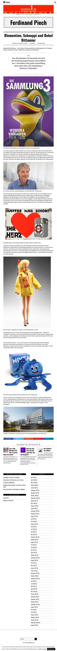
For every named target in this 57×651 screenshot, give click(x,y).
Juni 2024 (33, 521)
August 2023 (34, 524)
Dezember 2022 (34, 537)
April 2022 (33, 552)
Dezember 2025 (34, 490)
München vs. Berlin (7, 500)
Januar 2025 (33, 508)
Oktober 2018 (34, 620)
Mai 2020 (33, 586)
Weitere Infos (43, 649)
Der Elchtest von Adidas (47, 449)
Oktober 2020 (34, 576)
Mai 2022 (33, 550)
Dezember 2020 (34, 573)
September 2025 (34, 498)
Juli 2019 (33, 609)
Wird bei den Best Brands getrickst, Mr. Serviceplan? (28, 451)
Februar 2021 (34, 568)
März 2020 (33, 591)
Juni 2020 (33, 584)
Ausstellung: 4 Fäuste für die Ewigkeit (11, 477)
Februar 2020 (34, 594)
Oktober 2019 (34, 602)
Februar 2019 (34, 615)
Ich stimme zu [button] (51, 649)
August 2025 (34, 501)
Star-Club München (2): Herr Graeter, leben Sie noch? (10, 451)
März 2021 (33, 565)
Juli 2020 (33, 581)
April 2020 (33, 589)
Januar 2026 (33, 488)
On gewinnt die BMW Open (8, 482)
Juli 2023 (33, 527)
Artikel (33, 43)
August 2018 (33, 625)
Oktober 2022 (34, 539)
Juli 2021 (33, 563)
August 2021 (33, 560)
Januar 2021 (33, 571)
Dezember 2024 (34, 511)
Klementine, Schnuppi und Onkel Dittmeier (28, 38)
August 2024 (34, 516)
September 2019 (34, 604)
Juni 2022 (33, 547)
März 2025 (33, 503)
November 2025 (34, 493)
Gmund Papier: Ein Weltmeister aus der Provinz (13, 480)
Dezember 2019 (34, 597)
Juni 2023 (33, 529)
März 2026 (33, 482)
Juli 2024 (33, 519)
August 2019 (33, 607)
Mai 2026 (33, 477)
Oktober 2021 (34, 555)
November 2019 (34, 599)
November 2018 (34, 617)
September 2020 (34, 578)
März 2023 (33, 534)
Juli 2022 (33, 545)
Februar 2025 (34, 506)
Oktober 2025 (34, 495)
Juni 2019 (33, 612)
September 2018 (34, 622)
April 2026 (33, 480)
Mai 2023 (33, 532)
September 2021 (34, 558)
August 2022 (34, 542)
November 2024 (34, 514)
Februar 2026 (34, 485)
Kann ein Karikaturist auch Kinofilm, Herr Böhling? (14, 489)
